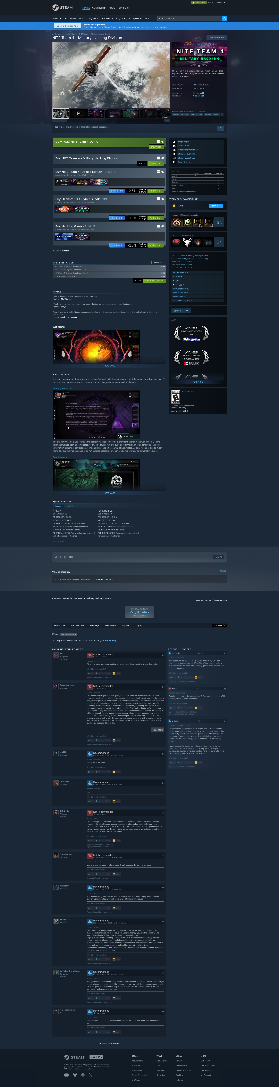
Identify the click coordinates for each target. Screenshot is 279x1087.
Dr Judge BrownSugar (70, 971)
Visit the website (180, 273)
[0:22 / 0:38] (111, 75)
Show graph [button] (217, 625)
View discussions (179, 297)
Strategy (194, 114)
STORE (86, 7)
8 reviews (63, 688)
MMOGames (66, 299)
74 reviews (64, 857)
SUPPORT (124, 7)
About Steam (137, 1061)
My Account (206, 1075)
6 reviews (63, 816)
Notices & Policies (184, 1070)
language (220, 3)
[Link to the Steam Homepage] (62, 10)
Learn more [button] (216, 206)
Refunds (179, 1080)
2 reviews (63, 889)
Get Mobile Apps (208, 1066)
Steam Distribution (139, 1075)
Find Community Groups (182, 300)
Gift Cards (136, 1080)
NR (61, 654)
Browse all (159, 262)
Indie (200, 114)
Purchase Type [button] (77, 625)
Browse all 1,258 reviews (109, 1043)
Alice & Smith (198, 93)
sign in (210, 3)
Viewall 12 (219, 242)
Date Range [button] (110, 625)
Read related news (180, 293)
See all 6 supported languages (183, 192)
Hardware (160, 1070)
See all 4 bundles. (61, 251)
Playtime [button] (125, 625)
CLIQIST (64, 307)
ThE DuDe (64, 811)
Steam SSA (137, 1066)
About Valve (162, 1061)
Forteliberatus (66, 854)
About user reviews (203, 600)
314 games (64, 974)
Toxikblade (65, 920)
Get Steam (205, 1061)
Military (216, 114)
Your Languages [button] (67, 634)
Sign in (57, 127)
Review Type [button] (59, 625)
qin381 (63, 752)
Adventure (208, 114)
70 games (63, 814)
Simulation (184, 114)
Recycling (161, 1075)
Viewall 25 (219, 222)
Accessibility (181, 1066)
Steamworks (137, 1070)
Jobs (159, 1066)
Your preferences (220, 600)
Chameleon (65, 781)
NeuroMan (64, 886)
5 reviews (63, 976)
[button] (57, 18)
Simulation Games (69, 34)
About (113, 7)
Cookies (179, 1075)
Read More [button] (158, 730)
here (100, 579)
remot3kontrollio (67, 1010)
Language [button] (94, 625)
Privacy (179, 1061)
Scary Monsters (67, 685)
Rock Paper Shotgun (69, 317)
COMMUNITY (99, 7)
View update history (181, 289)
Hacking (176, 114)
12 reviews (64, 784)
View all (223, 571)
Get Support (206, 1070)
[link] (136, 190)
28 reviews (64, 659)
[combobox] (189, 18)
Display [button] (139, 625)
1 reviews (63, 755)
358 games (64, 657)
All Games (56, 34)
